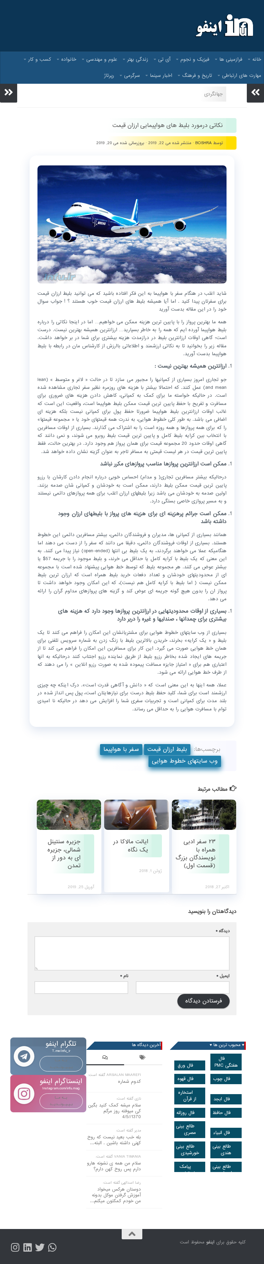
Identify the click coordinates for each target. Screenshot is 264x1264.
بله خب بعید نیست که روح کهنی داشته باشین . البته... (114, 1140)
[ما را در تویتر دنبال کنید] (40, 1247)
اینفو (210, 1242)
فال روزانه (185, 1112)
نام (124, 976)
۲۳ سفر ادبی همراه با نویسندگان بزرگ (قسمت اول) (196, 853)
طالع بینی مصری (186, 1129)
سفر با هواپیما (121, 749)
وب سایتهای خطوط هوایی (185, 761)
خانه (256, 59)
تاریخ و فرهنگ (197, 75)
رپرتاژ (109, 75)
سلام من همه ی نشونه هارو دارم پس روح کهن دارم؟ (114, 1166)
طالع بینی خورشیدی (187, 1150)
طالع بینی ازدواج (222, 1170)
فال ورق (185, 1065)
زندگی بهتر (137, 59)
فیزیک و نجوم (194, 59)
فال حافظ (221, 1112)
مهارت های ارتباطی (241, 75)
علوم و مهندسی (101, 59)
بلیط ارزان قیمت (167, 749)
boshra (203, 143)
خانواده (68, 59)
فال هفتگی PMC (226, 1062)
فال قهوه (185, 1078)
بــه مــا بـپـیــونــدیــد (61, 1063)
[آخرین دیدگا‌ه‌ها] (105, 1058)
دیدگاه (223, 931)
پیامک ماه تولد (188, 1170)
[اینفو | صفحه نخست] (224, 26)
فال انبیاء (221, 1132)
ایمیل (223, 976)
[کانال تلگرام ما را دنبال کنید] (52, 1247)
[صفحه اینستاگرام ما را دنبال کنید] (15, 1247)
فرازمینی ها (230, 59)
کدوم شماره (129, 1081)
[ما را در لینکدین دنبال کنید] (27, 1247)
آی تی (164, 59)
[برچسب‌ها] (143, 1058)
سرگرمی (132, 75)
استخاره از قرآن (187, 1096)
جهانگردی (213, 94)
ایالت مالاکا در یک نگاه (130, 845)
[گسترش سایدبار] (8, 92)
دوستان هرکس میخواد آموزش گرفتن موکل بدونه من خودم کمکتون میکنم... (115, 1195)
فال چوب (221, 1078)
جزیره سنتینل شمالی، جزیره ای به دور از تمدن (63, 853)
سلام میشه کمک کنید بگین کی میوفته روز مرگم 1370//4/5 (114, 1111)
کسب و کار (39, 59)
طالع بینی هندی (222, 1150)
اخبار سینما (161, 75)
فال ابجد (221, 1099)
